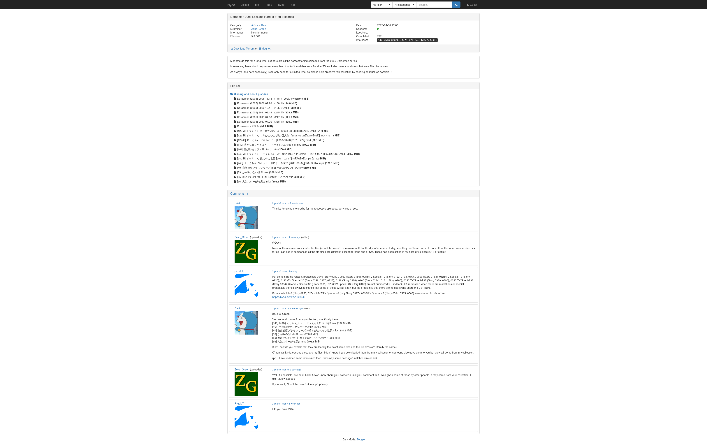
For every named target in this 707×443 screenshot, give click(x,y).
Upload (245, 4)
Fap (293, 4)
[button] (382, 4)
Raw (263, 25)
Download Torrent (244, 48)
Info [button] (257, 4)
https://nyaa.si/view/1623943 (288, 297)
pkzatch (239, 271)
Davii (237, 203)
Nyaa (231, 4)
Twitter (281, 4)
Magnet (266, 48)
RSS (269, 4)
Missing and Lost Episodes (251, 94)
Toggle (361, 439)
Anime (255, 25)
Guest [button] (473, 4)
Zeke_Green (258, 29)
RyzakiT (239, 403)
